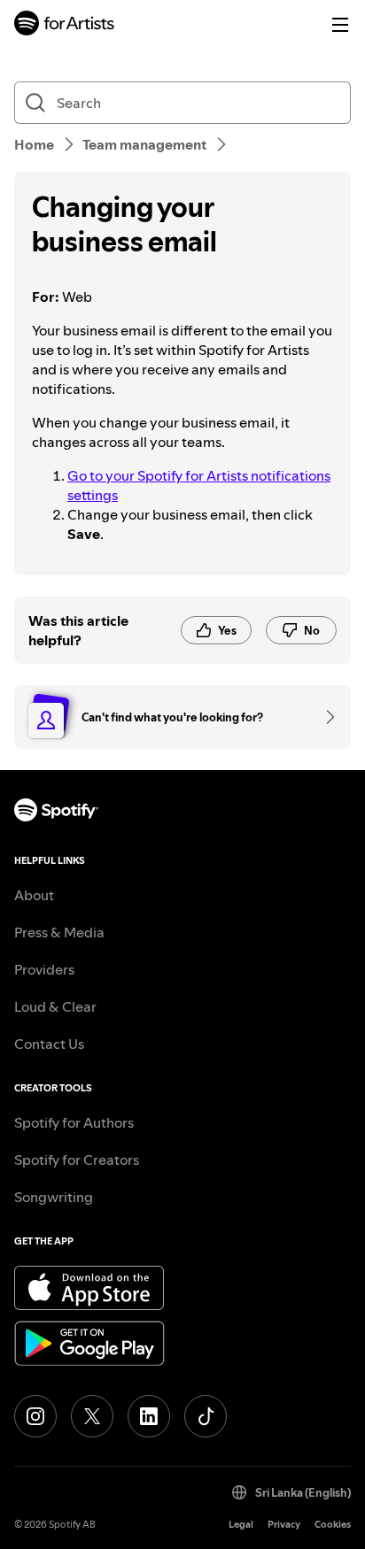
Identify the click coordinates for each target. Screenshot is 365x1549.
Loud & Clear (55, 1006)
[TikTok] (205, 1416)
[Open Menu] (340, 24)
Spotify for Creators (76, 1159)
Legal (241, 1524)
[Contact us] (324, 717)
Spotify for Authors (74, 1122)
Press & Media (59, 932)
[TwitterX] (92, 1416)
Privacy (284, 1524)
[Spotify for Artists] (64, 25)
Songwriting (53, 1196)
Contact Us (49, 1043)
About (34, 895)
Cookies (333, 1524)
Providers (44, 969)
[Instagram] (35, 1416)
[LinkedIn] (149, 1416)
